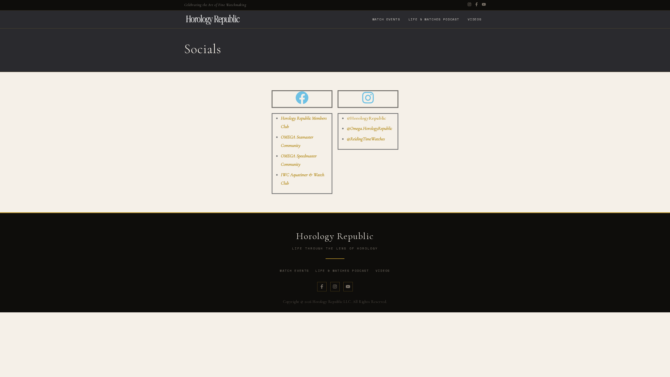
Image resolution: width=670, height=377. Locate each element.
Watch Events (386, 19)
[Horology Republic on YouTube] (348, 286)
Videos (475, 19)
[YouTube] (484, 5)
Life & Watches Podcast (434, 19)
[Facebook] (476, 5)
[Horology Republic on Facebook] (322, 286)
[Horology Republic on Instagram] (335, 286)
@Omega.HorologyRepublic (369, 128)
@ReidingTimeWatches (366, 139)
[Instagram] (469, 5)
